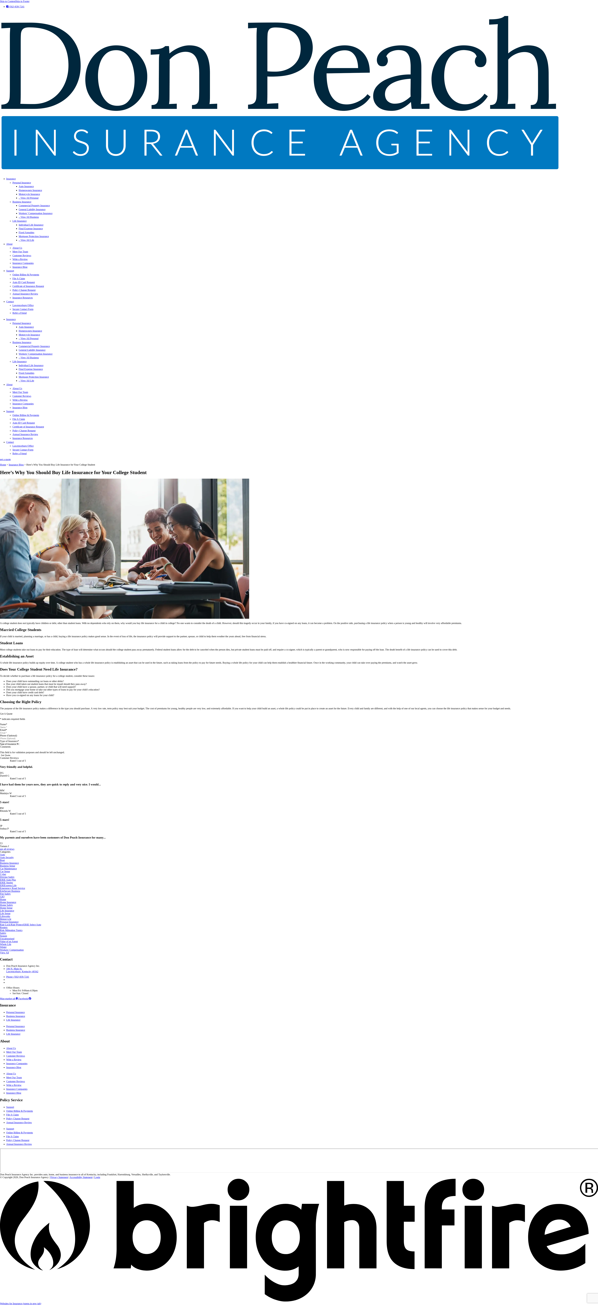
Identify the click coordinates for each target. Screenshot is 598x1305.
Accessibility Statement (81, 1177)
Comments (5, 746)
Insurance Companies (23, 263)
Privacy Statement (59, 1177)
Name (3, 724)
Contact (10, 301)
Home (3, 464)
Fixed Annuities (26, 232)
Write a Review (20, 259)
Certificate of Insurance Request (28, 286)
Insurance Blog (19, 267)
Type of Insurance (9, 741)
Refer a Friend (19, 313)
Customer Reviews (21, 255)
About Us (17, 248)
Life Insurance (19, 221)
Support (10, 270)
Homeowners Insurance (30, 190)
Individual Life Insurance (31, 225)
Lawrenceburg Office (23, 305)
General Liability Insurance (32, 209)
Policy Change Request (24, 290)
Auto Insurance (26, 186)
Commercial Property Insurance (34, 205)
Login (97, 1177)
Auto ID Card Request (23, 282)
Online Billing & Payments (25, 274)
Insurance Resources (22, 297)
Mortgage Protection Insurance (34, 236)
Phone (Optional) (8, 735)
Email (3, 730)
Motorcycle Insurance (29, 194)
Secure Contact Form (22, 309)
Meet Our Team (20, 251)
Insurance (11, 178)
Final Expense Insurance (31, 228)
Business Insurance (21, 201)
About (9, 244)
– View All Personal (28, 198)
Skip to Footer (22, 1)
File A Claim (18, 278)
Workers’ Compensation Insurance (35, 213)
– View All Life (26, 240)
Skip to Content (7, 1)
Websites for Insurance (20, 1303)
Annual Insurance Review (25, 293)
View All (4, 952)
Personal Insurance (21, 182)
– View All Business (29, 217)
